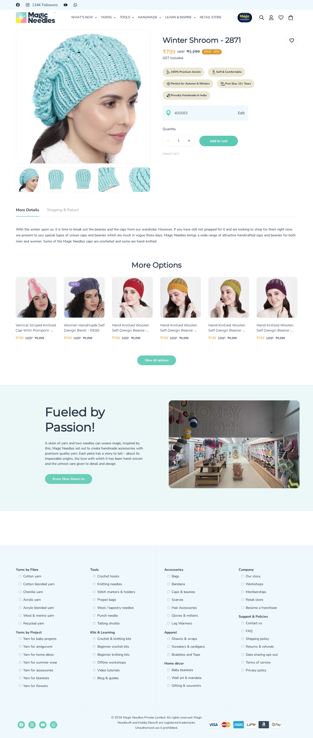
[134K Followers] (32, 724)
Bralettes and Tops (186, 654)
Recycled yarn (33, 623)
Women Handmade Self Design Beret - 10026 (84, 328)
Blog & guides (108, 678)
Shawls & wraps (184, 638)
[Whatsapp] (75, 5)
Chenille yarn (33, 592)
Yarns (106, 17)
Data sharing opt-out (262, 654)
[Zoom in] (139, 39)
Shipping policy (257, 638)
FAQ (249, 631)
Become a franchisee (261, 607)
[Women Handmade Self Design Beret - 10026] (84, 297)
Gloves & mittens (185, 615)
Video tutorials (108, 670)
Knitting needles (109, 584)
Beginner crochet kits (113, 646)
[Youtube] (65, 5)
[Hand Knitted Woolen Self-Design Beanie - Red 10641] (132, 297)
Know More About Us (69, 479)
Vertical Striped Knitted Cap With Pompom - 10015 (36, 328)
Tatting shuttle (108, 623)
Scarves (177, 599)
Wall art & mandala (186, 678)
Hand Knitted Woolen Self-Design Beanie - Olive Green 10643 (226, 328)
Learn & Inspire (178, 17)
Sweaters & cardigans (188, 646)
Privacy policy (256, 670)
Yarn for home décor (38, 654)
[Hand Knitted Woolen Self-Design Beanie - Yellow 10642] (180, 297)
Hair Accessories (184, 607)
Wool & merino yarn (38, 615)
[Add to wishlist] (291, 40)
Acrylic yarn (32, 599)
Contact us (254, 623)
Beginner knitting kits (113, 654)
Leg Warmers (182, 623)
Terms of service (258, 662)
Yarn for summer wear (40, 662)
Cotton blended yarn (39, 584)
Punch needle (107, 615)
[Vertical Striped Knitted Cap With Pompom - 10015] (36, 297)
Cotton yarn (32, 576)
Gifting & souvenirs (186, 685)
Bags (175, 576)
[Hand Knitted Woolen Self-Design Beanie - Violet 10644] (277, 297)
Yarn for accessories (38, 670)
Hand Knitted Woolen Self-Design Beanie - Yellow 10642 (178, 328)
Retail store (254, 599)
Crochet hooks (108, 576)
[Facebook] (18, 5)
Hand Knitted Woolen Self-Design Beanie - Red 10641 (130, 328)
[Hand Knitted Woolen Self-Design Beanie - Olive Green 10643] (229, 297)
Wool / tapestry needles (115, 607)
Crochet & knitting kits (114, 638)
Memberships (256, 592)
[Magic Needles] (35, 17)
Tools (125, 17)
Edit (241, 112)
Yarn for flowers (35, 686)
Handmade (147, 17)
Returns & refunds (260, 646)
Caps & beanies (183, 592)
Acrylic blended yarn (38, 607)
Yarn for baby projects (39, 638)
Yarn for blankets (36, 678)
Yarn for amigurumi (37, 646)
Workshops (254, 584)
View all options (156, 360)
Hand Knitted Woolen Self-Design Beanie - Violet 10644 (275, 328)
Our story (253, 576)
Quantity (169, 129)
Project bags (106, 599)
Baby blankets (182, 670)
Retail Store (211, 17)
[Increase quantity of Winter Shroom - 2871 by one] (189, 140)
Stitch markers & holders (116, 592)
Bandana (178, 584)
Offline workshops (111, 662)
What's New (82, 17)
